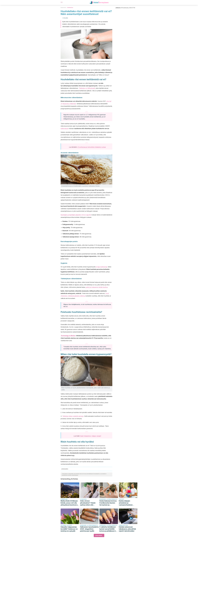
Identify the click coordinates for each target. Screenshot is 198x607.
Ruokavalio (63, 7)
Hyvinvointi (83, 499)
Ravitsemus (70, 7)
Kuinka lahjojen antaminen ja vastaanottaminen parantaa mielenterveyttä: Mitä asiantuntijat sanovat (127, 503)
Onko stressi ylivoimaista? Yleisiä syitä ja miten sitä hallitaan (87, 503)
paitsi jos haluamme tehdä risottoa (97, 287)
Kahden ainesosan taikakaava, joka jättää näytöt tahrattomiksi (127, 529)
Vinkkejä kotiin (123, 525)
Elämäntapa (64, 499)
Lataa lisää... (99, 535)
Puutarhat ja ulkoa (66, 525)
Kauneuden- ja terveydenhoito (108, 499)
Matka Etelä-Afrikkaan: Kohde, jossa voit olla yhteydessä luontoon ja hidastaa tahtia (69, 503)
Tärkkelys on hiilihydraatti (87, 88)
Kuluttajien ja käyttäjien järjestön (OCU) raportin (76, 215)
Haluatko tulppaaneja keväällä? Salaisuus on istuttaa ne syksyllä (69, 529)
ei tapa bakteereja (101, 267)
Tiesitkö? (121, 499)
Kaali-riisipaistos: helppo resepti (90, 436)
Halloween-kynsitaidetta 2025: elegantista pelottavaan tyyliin (89, 529)
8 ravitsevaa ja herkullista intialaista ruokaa (92, 147)
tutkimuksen (64, 128)
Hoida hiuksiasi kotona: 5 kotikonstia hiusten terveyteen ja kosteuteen (108, 503)
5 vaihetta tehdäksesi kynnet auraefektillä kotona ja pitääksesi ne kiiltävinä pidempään (108, 529)
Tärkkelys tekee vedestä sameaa (72, 416)
